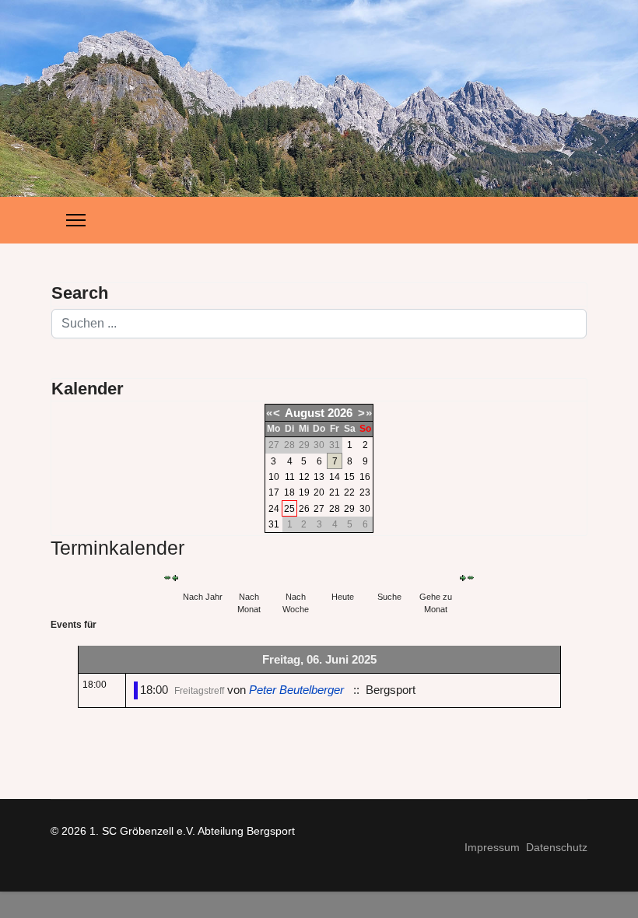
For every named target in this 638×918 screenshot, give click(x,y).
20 (319, 492)
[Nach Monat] (249, 578)
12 (304, 476)
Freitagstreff (199, 690)
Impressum (492, 847)
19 (304, 492)
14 (334, 476)
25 (289, 508)
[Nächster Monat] (471, 578)
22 (349, 492)
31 (273, 524)
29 (349, 508)
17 (273, 492)
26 (304, 508)
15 (349, 476)
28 (334, 508)
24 (273, 508)
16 (364, 476)
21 (334, 492)
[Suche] (389, 578)
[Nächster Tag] (463, 578)
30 (364, 508)
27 (319, 508)
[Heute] (342, 578)
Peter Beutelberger (298, 689)
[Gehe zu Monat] (435, 578)
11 (290, 476)
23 (364, 492)
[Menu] (76, 220)
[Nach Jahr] (202, 578)
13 (319, 476)
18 (289, 492)
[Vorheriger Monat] (167, 578)
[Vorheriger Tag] (175, 578)
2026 (340, 412)
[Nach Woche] (295, 578)
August (304, 412)
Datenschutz (556, 847)
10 (273, 476)
